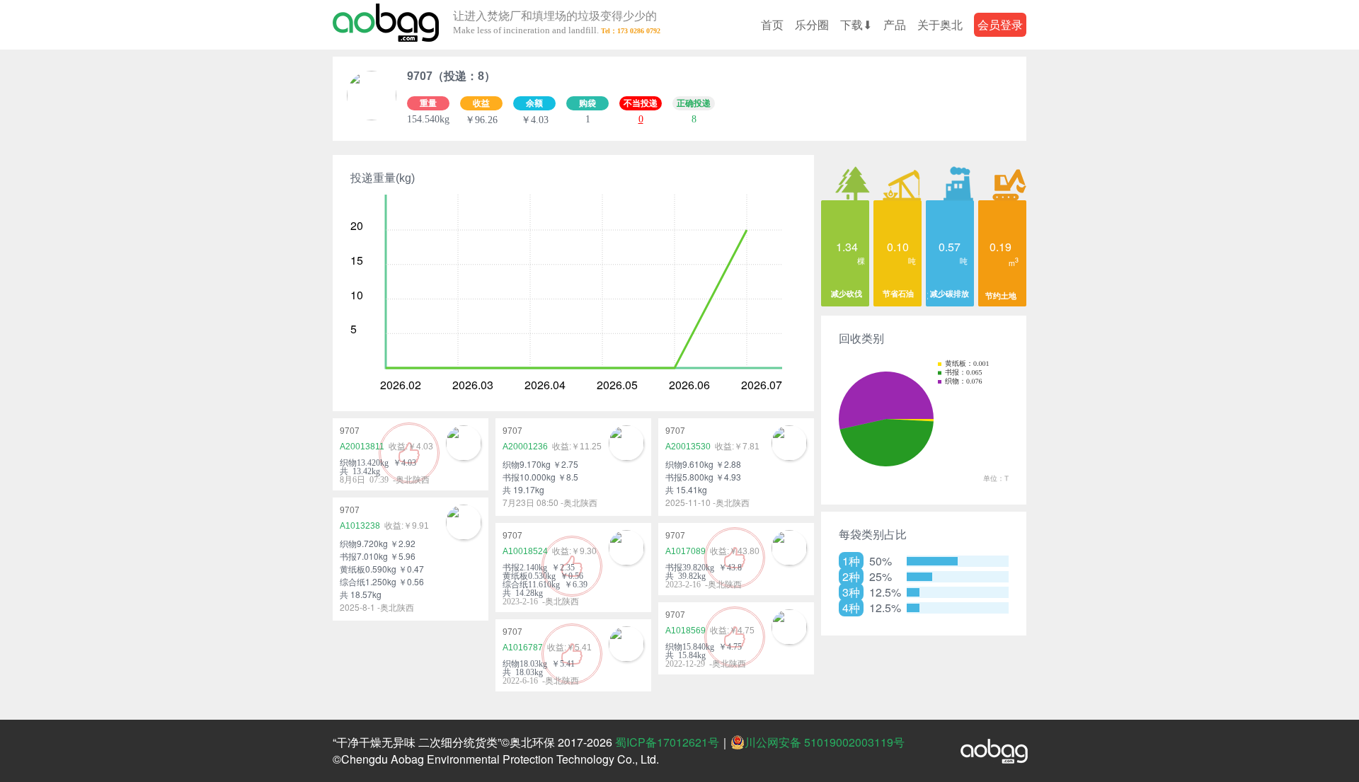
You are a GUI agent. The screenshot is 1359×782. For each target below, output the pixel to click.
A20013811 (362, 447)
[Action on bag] (386, 25)
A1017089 (685, 551)
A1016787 (523, 647)
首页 (772, 24)
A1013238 (360, 526)
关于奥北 (940, 24)
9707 (350, 431)
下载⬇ (856, 24)
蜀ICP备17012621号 (667, 742)
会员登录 (1000, 24)
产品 (894, 24)
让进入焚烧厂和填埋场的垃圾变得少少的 (555, 23)
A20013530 (688, 447)
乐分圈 (812, 24)
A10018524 (525, 551)
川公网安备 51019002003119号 (825, 742)
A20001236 (525, 447)
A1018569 (685, 631)
